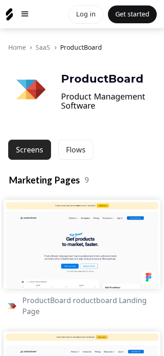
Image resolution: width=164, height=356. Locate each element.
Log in (86, 14)
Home (17, 47)
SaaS (43, 47)
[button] (25, 14)
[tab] (29, 150)
